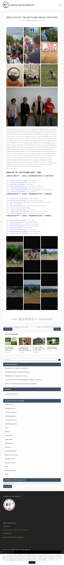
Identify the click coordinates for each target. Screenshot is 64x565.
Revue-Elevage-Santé (10, 470)
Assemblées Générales (11, 424)
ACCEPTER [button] (32, 562)
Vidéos (6, 474)
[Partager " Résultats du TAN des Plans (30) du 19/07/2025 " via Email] (32, 319)
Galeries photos (9, 443)
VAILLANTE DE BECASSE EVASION (18, 231)
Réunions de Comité (10, 462)
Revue (6, 466)
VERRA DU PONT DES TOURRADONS (19, 211)
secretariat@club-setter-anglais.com (13, 537)
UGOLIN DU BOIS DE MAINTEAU (18, 182)
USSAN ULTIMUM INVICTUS (17, 186)
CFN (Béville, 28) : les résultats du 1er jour (16, 376)
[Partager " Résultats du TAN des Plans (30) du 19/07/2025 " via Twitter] (23, 319)
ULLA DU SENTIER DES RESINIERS (19, 190)
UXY (11, 208)
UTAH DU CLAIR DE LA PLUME (17, 200)
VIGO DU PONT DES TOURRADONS (19, 233)
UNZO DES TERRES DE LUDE (17, 213)
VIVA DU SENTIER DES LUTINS (18, 206)
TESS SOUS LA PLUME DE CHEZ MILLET (20, 202)
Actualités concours (10, 408)
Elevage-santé (8, 439)
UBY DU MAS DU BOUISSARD (17, 184)
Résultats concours (10, 459)
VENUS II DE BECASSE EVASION (18, 220)
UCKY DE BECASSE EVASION (17, 222)
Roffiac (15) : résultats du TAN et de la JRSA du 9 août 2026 (21, 383)
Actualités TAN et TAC (32, 20)
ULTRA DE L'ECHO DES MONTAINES (19, 198)
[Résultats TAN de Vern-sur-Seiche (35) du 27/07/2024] (39, 341)
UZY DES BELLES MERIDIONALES (18, 188)
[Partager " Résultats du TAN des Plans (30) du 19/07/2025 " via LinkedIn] (29, 319)
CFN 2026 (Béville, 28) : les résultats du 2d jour (17, 372)
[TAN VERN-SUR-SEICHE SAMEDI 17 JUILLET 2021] (11, 341)
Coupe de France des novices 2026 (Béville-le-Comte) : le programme (23, 379)
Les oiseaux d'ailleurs (10, 451)
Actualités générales (10, 416)
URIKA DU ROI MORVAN (16, 228)
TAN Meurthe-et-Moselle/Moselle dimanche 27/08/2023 (25, 348)
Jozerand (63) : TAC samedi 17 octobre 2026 (16, 368)
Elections (7, 431)
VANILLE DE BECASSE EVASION (18, 229)
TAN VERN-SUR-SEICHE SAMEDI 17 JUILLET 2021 (10, 348)
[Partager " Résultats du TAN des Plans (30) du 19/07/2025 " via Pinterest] (26, 319)
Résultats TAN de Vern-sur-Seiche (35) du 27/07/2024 (38, 348)
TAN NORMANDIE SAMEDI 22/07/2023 (52, 347)
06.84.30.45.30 (7, 533)
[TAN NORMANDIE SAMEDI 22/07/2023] (53, 341)
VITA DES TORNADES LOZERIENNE (19, 180)
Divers (6, 428)
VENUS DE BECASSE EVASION (17, 226)
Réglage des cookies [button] (53, 560)
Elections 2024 (8, 435)
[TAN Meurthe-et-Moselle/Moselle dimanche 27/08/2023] (25, 341)
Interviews (7, 447)
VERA (11, 204)
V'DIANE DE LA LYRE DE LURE (18, 209)
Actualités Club (9, 404)
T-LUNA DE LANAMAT (15, 224)
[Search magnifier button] (59, 359)
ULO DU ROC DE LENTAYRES (17, 191)
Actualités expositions (11, 412)
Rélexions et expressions (11, 455)
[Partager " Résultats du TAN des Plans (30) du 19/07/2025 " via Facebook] (20, 319)
